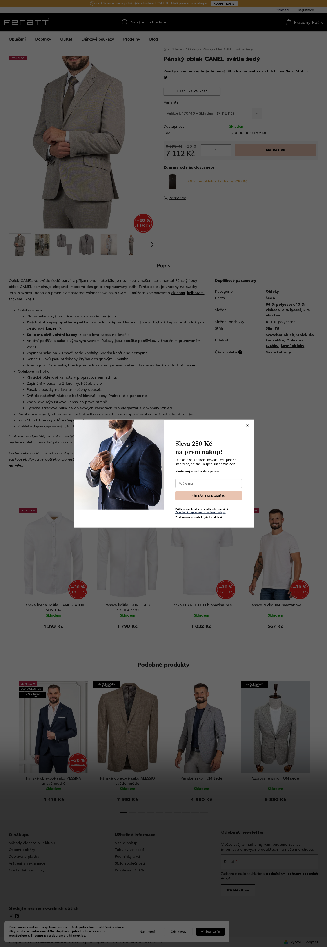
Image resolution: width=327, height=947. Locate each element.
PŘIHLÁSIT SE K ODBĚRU (208, 496)
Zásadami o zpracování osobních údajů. (200, 512)
